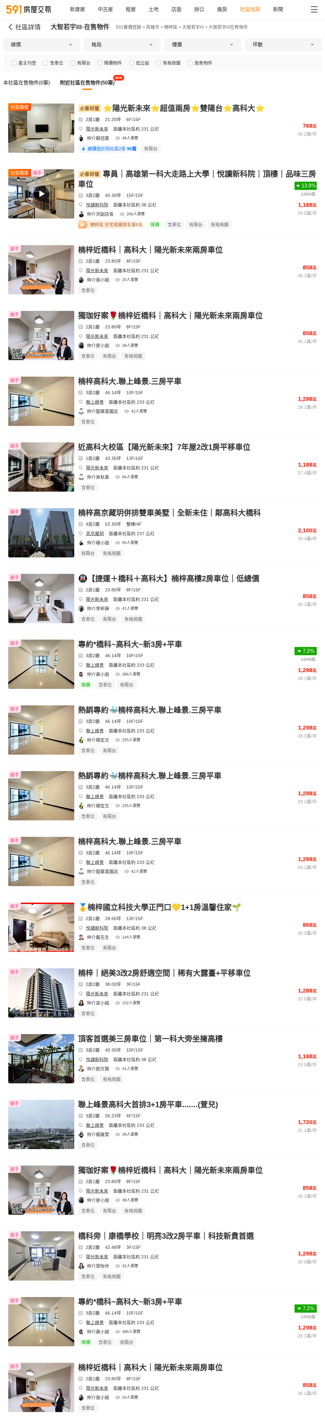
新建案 (77, 9)
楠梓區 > (172, 27)
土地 (154, 9)
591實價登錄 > (130, 27)
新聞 (278, 9)
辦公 (199, 9)
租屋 (131, 9)
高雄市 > (154, 27)
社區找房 (250, 9)
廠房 (222, 9)
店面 (176, 9)
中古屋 (105, 9)
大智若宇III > (195, 27)
